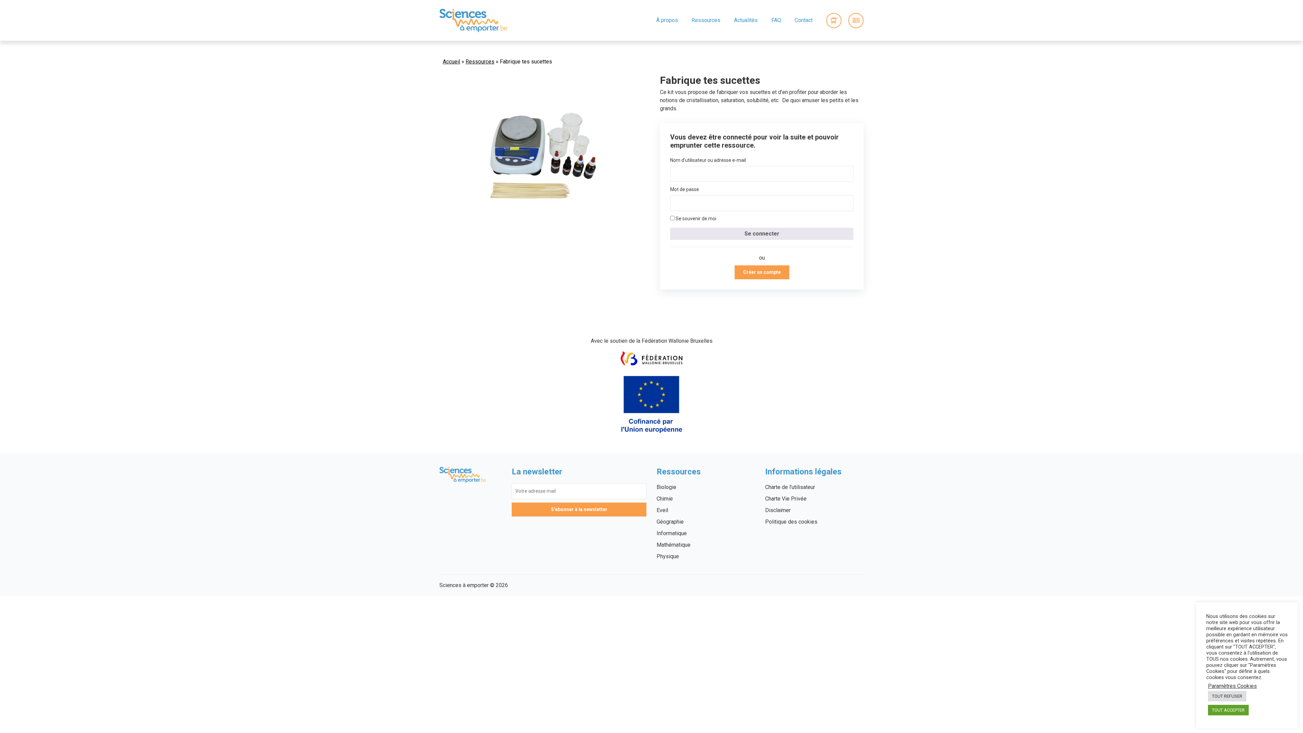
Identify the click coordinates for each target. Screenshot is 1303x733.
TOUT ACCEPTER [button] (1228, 710)
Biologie (666, 487)
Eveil (662, 510)
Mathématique (674, 545)
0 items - (834, 20)
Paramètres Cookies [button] (1232, 686)
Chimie (665, 498)
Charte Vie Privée (786, 498)
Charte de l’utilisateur (790, 487)
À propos (667, 20)
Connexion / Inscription (856, 20)
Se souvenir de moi (695, 218)
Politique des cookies (791, 522)
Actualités (746, 20)
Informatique (672, 533)
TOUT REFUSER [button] (1227, 696)
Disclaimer (778, 510)
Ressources (706, 20)
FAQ (776, 20)
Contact (804, 20)
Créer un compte (762, 272)
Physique (668, 556)
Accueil (451, 61)
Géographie (670, 522)
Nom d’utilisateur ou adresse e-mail (708, 160)
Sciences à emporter (473, 20)
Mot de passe (684, 189)
